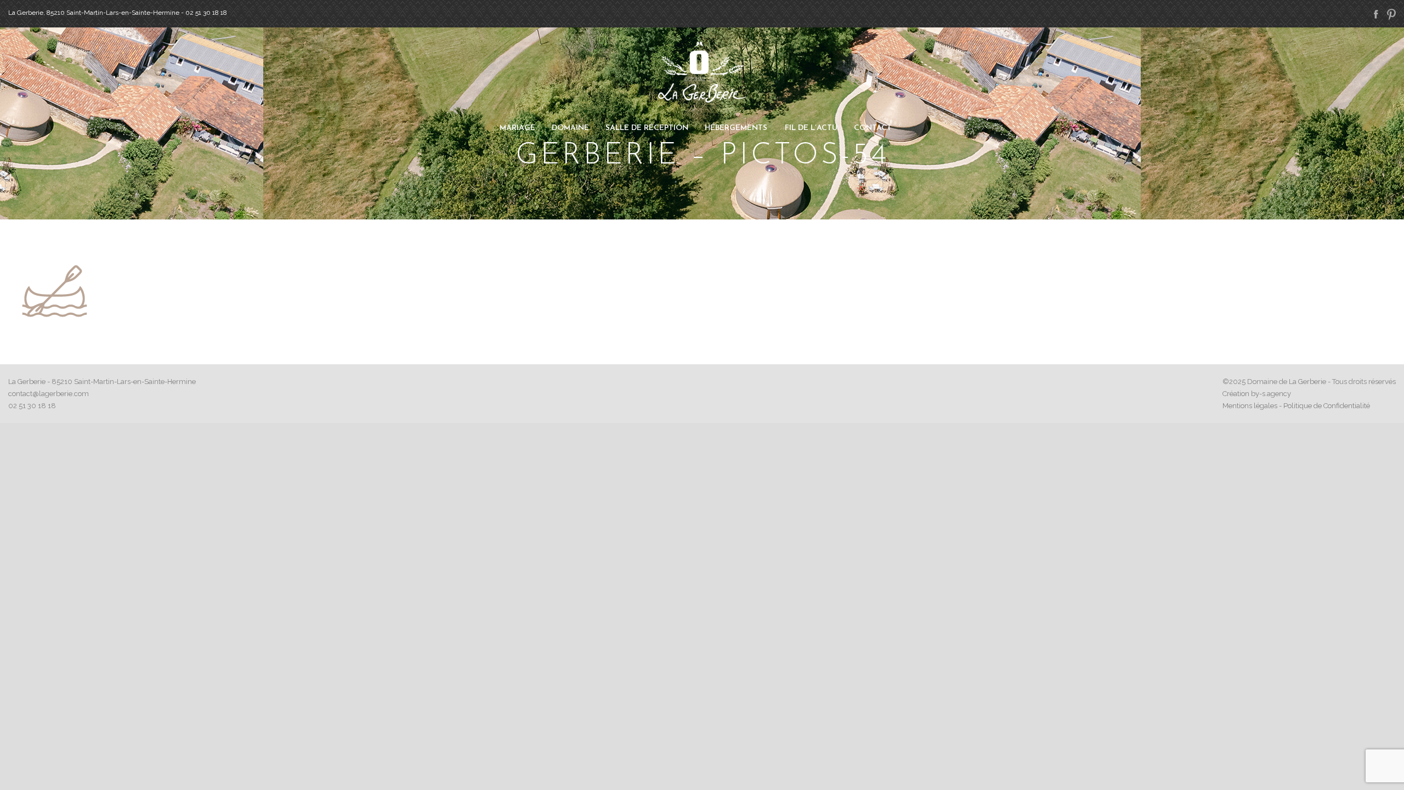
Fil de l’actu (811, 128)
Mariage (517, 128)
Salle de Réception (646, 128)
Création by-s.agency (1256, 394)
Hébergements (736, 128)
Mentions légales (1249, 406)
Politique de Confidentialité (1326, 406)
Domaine (570, 128)
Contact (873, 128)
